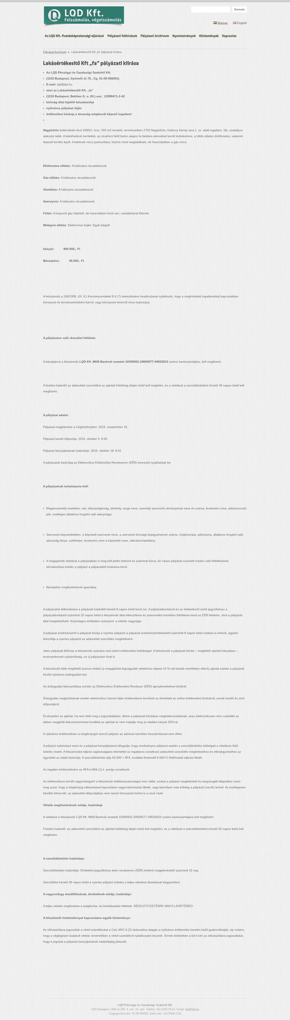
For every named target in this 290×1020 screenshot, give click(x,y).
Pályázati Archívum (155, 35)
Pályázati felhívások (122, 35)
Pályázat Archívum (54, 52)
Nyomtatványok (184, 35)
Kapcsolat (229, 35)
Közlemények (209, 35)
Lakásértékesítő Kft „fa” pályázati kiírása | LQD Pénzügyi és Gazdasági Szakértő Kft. (84, 17)
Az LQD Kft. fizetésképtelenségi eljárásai (74, 35)
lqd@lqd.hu (192, 1009)
